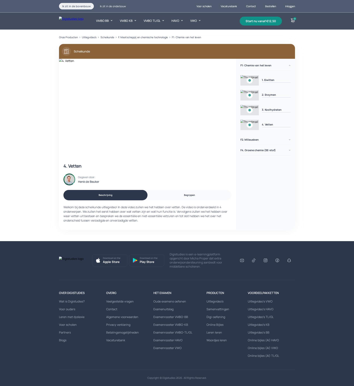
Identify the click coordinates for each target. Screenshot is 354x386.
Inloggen (290, 6)
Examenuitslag (163, 309)
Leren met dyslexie (71, 317)
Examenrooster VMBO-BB (170, 317)
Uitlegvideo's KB (258, 325)
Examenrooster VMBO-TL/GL (172, 332)
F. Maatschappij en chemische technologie (143, 37)
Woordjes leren (216, 340)
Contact (251, 6)
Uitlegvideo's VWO (260, 301)
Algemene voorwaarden (122, 317)
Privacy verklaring (118, 325)
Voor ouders (67, 309)
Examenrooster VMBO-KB (170, 325)
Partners (65, 332)
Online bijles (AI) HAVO (263, 340)
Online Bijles (214, 325)
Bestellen (270, 6)
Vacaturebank (229, 6)
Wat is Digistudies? (72, 301)
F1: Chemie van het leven (186, 37)
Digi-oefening (215, 317)
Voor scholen (204, 6)
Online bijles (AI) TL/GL (263, 356)
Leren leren (214, 332)
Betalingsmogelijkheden (122, 332)
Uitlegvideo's (89, 37)
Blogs (62, 340)
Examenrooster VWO (167, 348)
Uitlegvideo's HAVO (260, 309)
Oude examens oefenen (169, 301)
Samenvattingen (217, 309)
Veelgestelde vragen (120, 301)
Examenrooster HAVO (168, 340)
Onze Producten (68, 37)
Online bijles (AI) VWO (263, 348)
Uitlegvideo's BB (258, 332)
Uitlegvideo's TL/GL (261, 317)
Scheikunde (107, 37)
